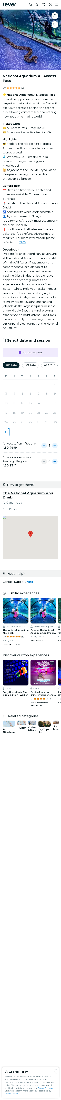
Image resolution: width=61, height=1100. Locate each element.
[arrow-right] (57, 365)
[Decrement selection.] (44, 445)
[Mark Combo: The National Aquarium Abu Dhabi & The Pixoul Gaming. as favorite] (52, 601)
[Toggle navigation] (56, 4)
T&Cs (22, 242)
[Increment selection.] (55, 445)
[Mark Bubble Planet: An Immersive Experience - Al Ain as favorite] (52, 663)
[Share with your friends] (55, 15)
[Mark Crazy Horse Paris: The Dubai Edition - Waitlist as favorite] (24, 663)
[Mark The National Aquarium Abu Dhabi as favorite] (24, 601)
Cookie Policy (11, 1093)
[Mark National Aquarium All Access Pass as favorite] (55, 24)
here (29, 581)
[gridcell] (6, 432)
